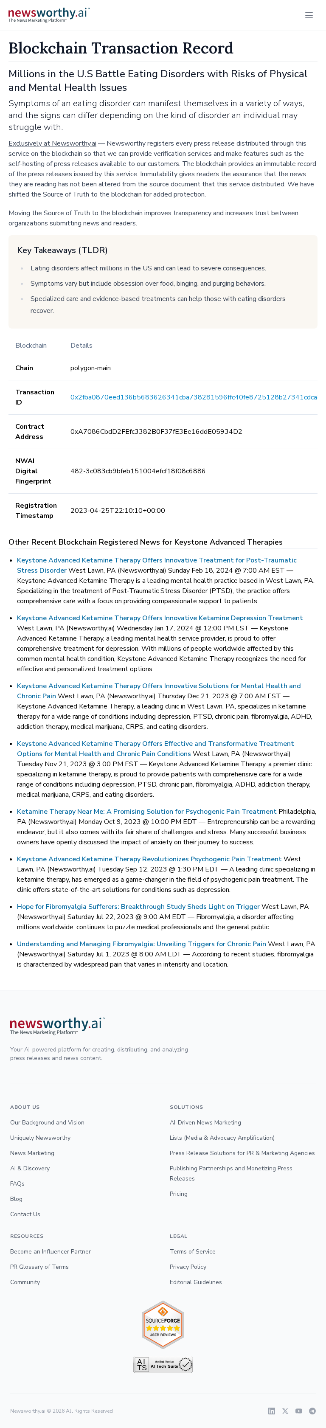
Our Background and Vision (47, 1123)
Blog (16, 1199)
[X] (285, 1411)
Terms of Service (193, 1252)
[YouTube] (298, 1411)
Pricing (179, 1194)
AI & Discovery (30, 1168)
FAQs (17, 1184)
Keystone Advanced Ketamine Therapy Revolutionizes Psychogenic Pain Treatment (149, 859)
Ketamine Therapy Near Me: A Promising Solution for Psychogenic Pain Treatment (147, 811)
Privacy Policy (188, 1267)
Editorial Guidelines (196, 1282)
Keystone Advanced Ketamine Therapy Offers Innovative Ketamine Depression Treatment (160, 618)
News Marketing (32, 1153)
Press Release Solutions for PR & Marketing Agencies (242, 1153)
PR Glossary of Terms (39, 1267)
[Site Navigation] (309, 15)
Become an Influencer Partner (50, 1252)
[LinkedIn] (271, 1411)
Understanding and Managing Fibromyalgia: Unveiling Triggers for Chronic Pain (141, 944)
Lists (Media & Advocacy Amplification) (222, 1138)
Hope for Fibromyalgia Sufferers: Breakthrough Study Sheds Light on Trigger (138, 906)
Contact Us (25, 1214)
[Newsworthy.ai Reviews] (163, 1325)
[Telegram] (312, 1411)
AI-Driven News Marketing (205, 1123)
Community (25, 1282)
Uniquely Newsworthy (40, 1138)
